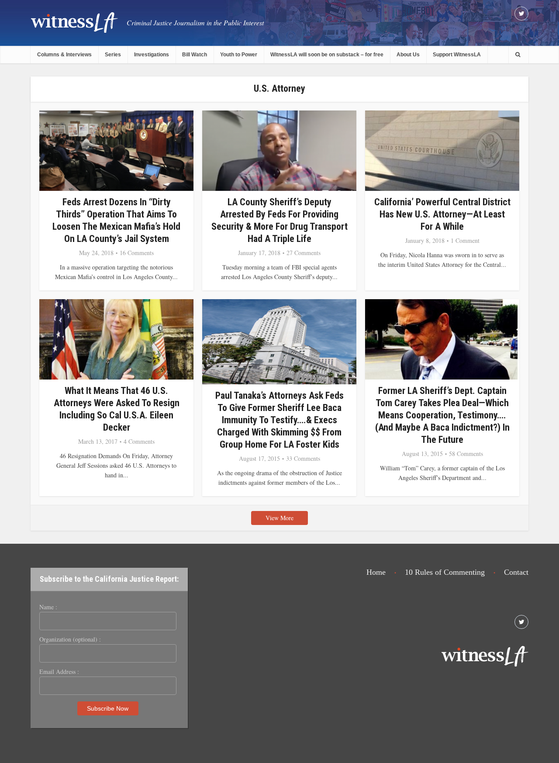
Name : (48, 607)
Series (113, 55)
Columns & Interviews (64, 55)
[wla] (74, 22)
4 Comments (139, 441)
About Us (408, 55)
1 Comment (465, 241)
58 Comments (466, 454)
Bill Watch (194, 55)
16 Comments (137, 253)
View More (279, 518)
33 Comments (303, 459)
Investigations (151, 55)
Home (376, 572)
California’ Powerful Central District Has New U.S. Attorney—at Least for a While (442, 214)
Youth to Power (238, 55)
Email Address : (59, 672)
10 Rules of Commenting (445, 572)
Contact (516, 572)
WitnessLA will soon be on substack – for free (326, 55)
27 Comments (303, 253)
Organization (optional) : (70, 639)
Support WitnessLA (457, 55)
